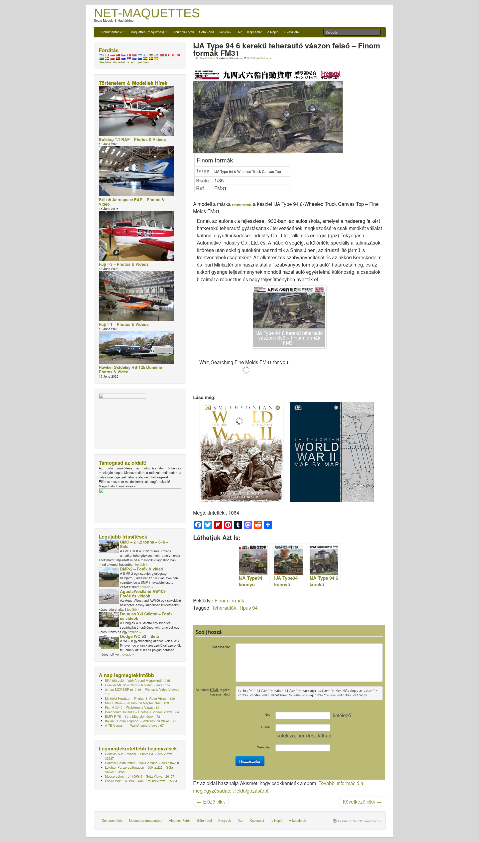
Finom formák (229, 600)
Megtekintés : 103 (137, 703)
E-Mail (265, 726)
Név (267, 714)
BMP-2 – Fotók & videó (141, 569)
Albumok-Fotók (183, 31)
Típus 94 (248, 607)
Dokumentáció (112, 31)
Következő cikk (362, 801)
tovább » (141, 564)
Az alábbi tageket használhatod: (213, 692)
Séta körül (206, 31)
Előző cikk (211, 801)
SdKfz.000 (255, 58)
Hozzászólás (221, 646)
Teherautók (224, 607)
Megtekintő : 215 (137, 680)
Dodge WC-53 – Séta (139, 636)
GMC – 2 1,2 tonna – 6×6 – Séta (144, 544)
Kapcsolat (254, 31)
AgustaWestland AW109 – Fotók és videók (144, 593)
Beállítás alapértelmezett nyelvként (124, 62)
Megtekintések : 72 (132, 716)
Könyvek (225, 31)
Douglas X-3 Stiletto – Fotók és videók (146, 616)
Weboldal (263, 747)
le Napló (272, 31)
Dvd (239, 31)
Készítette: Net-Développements (359, 821)
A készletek (292, 31)
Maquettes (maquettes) (147, 31)
